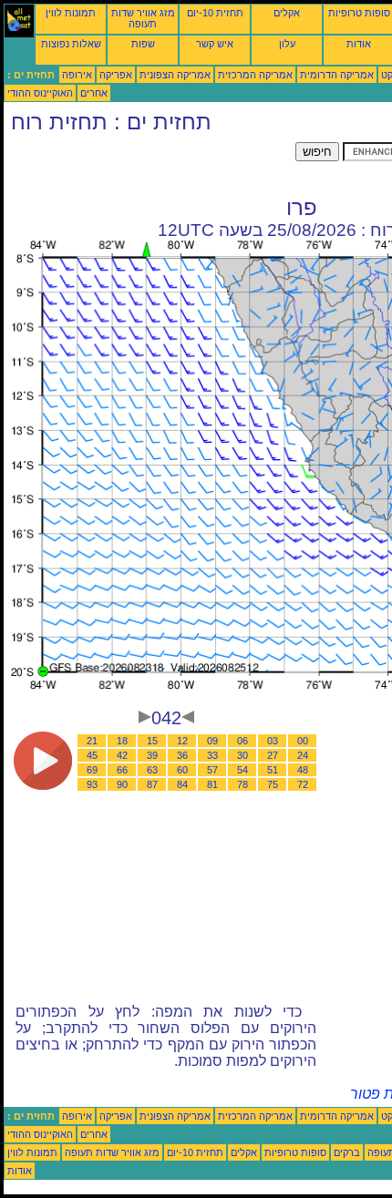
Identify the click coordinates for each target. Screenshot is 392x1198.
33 (212, 755)
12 (182, 740)
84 (182, 784)
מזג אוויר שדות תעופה (143, 18)
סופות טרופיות (359, 12)
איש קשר (214, 43)
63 (152, 769)
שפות (143, 43)
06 (242, 740)
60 (182, 769)
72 (302, 784)
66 (122, 769)
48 (302, 769)
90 (122, 784)
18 (122, 740)
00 (302, 740)
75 (272, 784)
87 (152, 784)
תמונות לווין (71, 12)
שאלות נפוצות (71, 43)
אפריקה (115, 74)
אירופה (77, 74)
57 (212, 769)
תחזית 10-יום (215, 12)
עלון (287, 43)
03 (272, 740)
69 (92, 769)
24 (302, 755)
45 (92, 755)
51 (272, 769)
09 (212, 740)
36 (182, 755)
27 (272, 755)
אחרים (94, 92)
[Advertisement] (149, 165)
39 (152, 755)
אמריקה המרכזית (255, 74)
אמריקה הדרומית (337, 74)
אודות (358, 43)
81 (212, 784)
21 (92, 740)
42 (122, 755)
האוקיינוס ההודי (40, 92)
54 (242, 769)
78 (242, 784)
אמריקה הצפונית (175, 74)
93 (92, 784)
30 (242, 755)
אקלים (286, 12)
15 (152, 740)
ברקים (347, 1152)
